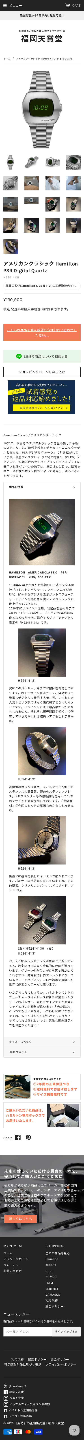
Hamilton (51, 1259)
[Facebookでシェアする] (18, 1137)
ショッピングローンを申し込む (42, 372)
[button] (42, 487)
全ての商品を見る (57, 1253)
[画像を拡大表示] (42, 564)
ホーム (7, 58)
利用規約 (51, 1300)
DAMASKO (52, 1294)
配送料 (16, 309)
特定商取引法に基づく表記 (22, 1364)
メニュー (15, 5)
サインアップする (66, 1331)
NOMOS (51, 1277)
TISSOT (51, 1265)
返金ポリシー (54, 1306)
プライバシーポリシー (60, 1364)
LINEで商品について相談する (46, 356)
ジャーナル (11, 1265)
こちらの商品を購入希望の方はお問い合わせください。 (42, 332)
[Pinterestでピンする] (28, 1137)
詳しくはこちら (20, 1219)
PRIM (49, 1283)
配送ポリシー (37, 1359)
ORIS (49, 1271)
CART (76, 5)
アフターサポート (15, 1259)
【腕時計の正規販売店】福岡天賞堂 (39, 1423)
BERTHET (52, 1288)
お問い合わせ (12, 1271)
